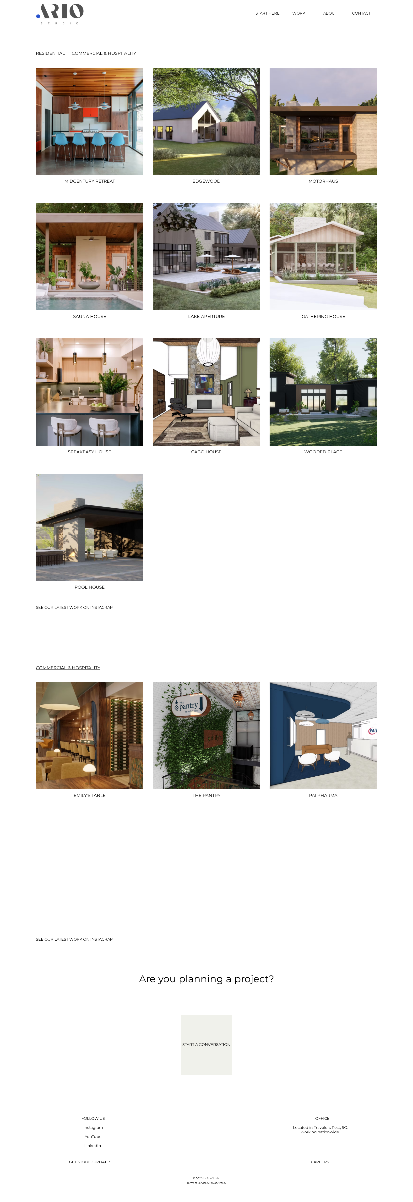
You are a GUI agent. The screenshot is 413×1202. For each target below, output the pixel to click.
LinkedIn (92, 1145)
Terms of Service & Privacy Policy (206, 1183)
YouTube (93, 1136)
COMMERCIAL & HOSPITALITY (104, 53)
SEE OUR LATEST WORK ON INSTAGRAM (75, 607)
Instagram (93, 1127)
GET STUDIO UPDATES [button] (90, 1162)
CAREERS (320, 1162)
